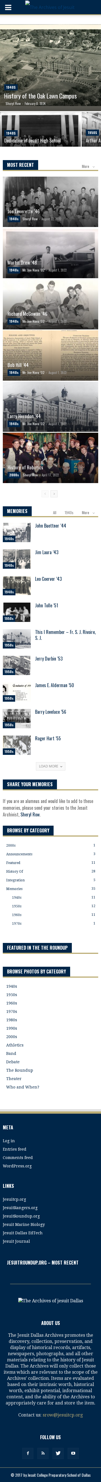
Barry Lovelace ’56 (50, 711)
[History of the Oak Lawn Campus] (50, 67)
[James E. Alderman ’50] (17, 692)
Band (11, 1053)
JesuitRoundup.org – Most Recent (43, 1262)
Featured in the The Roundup (37, 947)
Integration (15, 880)
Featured (13, 863)
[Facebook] (27, 1453)
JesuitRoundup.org (21, 1216)
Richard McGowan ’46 (27, 313)
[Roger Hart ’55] (17, 745)
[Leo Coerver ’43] (17, 585)
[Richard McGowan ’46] (50, 308)
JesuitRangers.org (20, 1207)
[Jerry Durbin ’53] (17, 665)
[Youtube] (73, 1453)
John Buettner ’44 (50, 525)
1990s (11, 1028)
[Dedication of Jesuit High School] (40, 131)
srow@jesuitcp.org (63, 1415)
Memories (14, 889)
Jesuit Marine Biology (24, 1224)
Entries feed (14, 1149)
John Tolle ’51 (46, 605)
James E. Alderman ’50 (54, 685)
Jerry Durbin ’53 (49, 658)
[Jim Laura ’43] (17, 559)
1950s (92, 132)
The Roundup (19, 1070)
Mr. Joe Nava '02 (33, 270)
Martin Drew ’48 (22, 262)
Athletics (15, 1045)
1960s (16, 915)
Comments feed (18, 1157)
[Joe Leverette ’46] (50, 206)
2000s (14, 474)
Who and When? (22, 1087)
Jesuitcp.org (14, 1199)
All (54, 512)
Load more (48, 766)
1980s (11, 1020)
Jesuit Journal (16, 1241)
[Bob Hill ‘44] (50, 359)
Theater (14, 1078)
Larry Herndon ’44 (24, 416)
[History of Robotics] (50, 462)
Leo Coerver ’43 (48, 578)
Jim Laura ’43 (46, 552)
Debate (13, 1062)
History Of (14, 872)
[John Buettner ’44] (17, 532)
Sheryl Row (13, 103)
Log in (9, 1141)
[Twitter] (58, 1453)
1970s (16, 924)
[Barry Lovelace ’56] (17, 718)
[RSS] (43, 1453)
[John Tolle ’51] (17, 612)
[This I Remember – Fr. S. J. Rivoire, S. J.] (17, 638)
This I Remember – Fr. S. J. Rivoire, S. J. (65, 635)
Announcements (19, 854)
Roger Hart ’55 (48, 738)
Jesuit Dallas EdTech (23, 1233)
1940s (11, 87)
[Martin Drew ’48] (50, 257)
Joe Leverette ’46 (24, 211)
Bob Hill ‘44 (18, 364)
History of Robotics (25, 467)
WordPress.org (17, 1166)
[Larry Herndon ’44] (50, 410)
